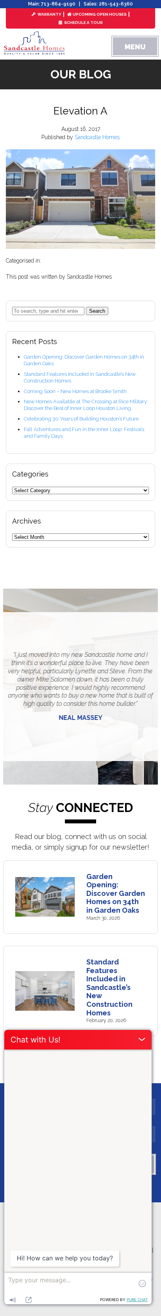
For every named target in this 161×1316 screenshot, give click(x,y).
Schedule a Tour (83, 22)
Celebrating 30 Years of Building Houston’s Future (81, 419)
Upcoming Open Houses (100, 14)
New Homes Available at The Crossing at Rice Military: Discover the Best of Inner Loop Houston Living (86, 405)
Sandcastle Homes (97, 137)
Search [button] (97, 311)
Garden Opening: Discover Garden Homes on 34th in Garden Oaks (115, 893)
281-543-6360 (116, 4)
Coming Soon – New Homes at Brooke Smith (75, 391)
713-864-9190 (58, 4)
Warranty (49, 14)
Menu (135, 47)
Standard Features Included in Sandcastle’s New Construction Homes (109, 987)
